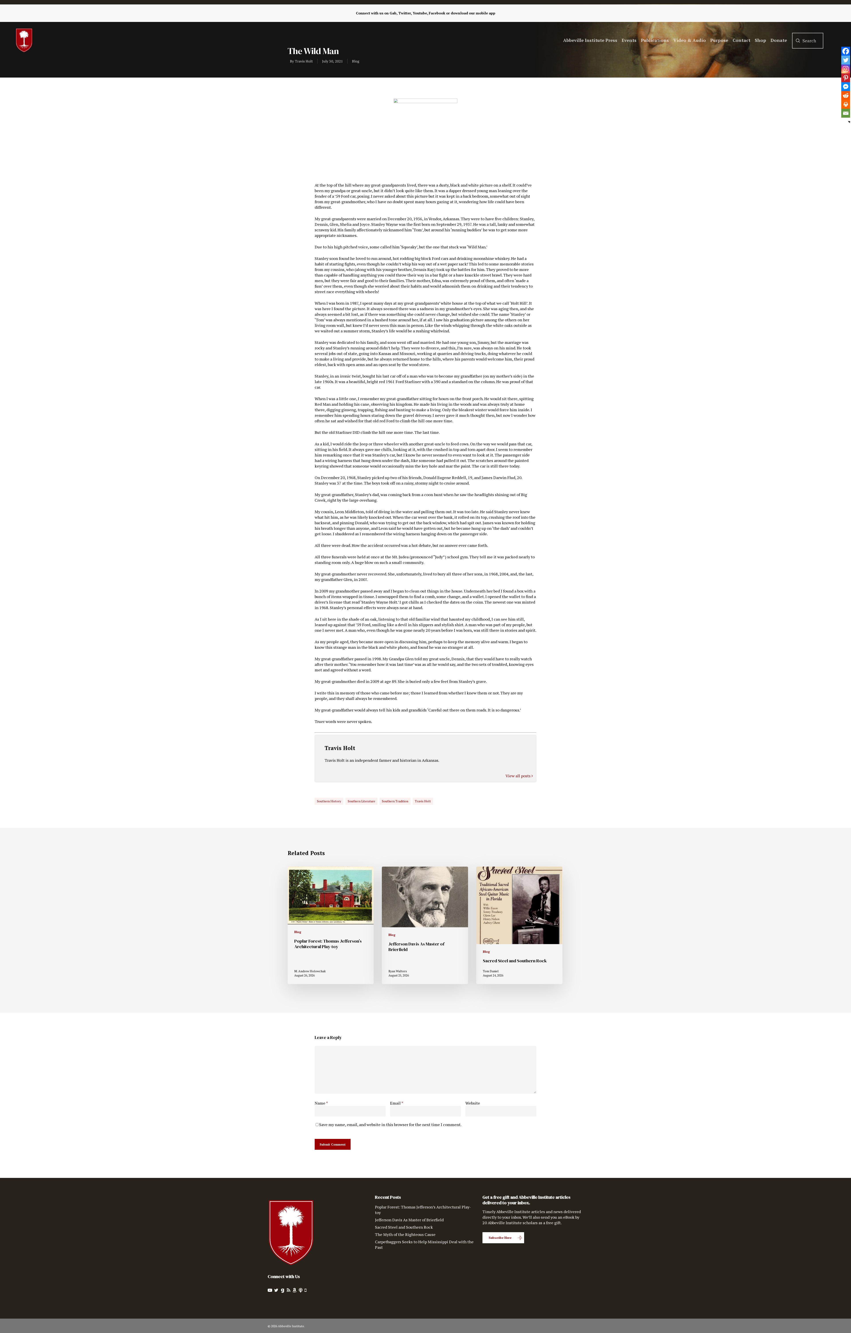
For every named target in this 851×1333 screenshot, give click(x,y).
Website (472, 1103)
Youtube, (420, 13)
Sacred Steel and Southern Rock (404, 1227)
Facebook (437, 13)
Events (629, 40)
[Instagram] (845, 68)
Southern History (329, 801)
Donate (779, 40)
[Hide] (849, 122)
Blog (355, 61)
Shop (760, 40)
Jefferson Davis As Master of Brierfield (409, 1219)
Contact (741, 40)
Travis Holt (304, 61)
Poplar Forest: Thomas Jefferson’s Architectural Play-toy (423, 1209)
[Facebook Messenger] (845, 86)
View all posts (518, 775)
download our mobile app (473, 13)
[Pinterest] (845, 77)
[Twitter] (845, 60)
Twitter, (405, 13)
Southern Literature (361, 801)
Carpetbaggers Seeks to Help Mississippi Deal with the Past (424, 1244)
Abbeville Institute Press (590, 40)
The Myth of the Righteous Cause (405, 1234)
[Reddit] (845, 95)
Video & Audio (689, 40)
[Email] (845, 113)
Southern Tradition (395, 801)
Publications (655, 40)
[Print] (845, 104)
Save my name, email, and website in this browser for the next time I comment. (390, 1124)
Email (396, 1103)
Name (321, 1103)
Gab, (393, 13)
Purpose (719, 40)
